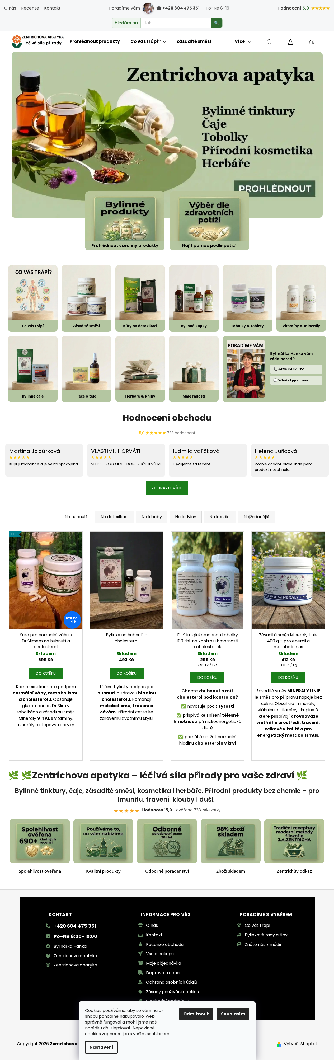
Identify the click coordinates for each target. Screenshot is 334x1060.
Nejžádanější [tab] (256, 517)
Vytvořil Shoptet (300, 1044)
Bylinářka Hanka (70, 946)
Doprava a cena (163, 973)
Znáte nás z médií (263, 944)
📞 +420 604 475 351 (289, 369)
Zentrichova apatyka (75, 956)
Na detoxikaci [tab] (114, 517)
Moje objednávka (163, 963)
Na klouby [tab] (152, 517)
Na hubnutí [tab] (76, 517)
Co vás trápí (257, 925)
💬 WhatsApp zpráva (290, 380)
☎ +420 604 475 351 (178, 8)
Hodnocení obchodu (167, 418)
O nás (10, 8)
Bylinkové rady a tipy (266, 935)
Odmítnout (196, 1014)
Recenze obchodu (165, 944)
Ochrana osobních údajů (171, 982)
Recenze (30, 8)
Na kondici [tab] (219, 517)
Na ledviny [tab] (185, 517)
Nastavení (101, 1047)
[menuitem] (94, 41)
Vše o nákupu (160, 954)
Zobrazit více (167, 488)
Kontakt (52, 8)
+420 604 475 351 (75, 926)
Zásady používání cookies (172, 992)
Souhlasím (233, 1014)
